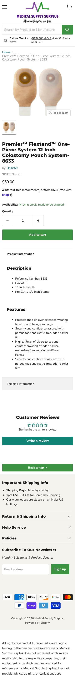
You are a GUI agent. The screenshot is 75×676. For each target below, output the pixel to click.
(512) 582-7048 (41, 38)
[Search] (67, 30)
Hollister (12, 168)
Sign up (60, 569)
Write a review (37, 441)
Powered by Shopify (37, 623)
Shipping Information (20, 384)
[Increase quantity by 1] (38, 220)
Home (6, 52)
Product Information (20, 254)
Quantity (7, 211)
